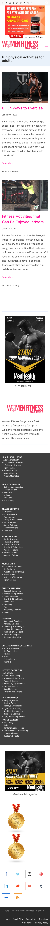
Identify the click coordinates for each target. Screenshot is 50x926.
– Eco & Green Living (11, 675)
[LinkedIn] (17, 3)
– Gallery (5, 725)
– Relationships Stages (12, 629)
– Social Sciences (9, 689)
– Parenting (7, 604)
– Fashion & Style (9, 490)
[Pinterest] (13, 3)
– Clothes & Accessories (12, 487)
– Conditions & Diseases (12, 462)
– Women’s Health (9, 470)
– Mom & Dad (8, 602)
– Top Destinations (10, 528)
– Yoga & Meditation (10, 476)
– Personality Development (13, 683)
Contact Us (31, 919)
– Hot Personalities (10, 651)
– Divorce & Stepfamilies (12, 593)
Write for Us (27, 923)
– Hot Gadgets (8, 569)
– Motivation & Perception (13, 678)
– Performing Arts (9, 659)
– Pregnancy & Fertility (11, 610)
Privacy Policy (41, 923)
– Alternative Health (10, 460)
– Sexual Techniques (11, 634)
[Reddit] (21, 3)
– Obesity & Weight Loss (12, 547)
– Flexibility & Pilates (11, 544)
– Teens (5, 612)
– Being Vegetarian (10, 700)
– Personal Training (10, 550)
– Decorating (7, 722)
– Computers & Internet (12, 566)
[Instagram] (10, 3)
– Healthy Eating (9, 703)
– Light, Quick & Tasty (11, 708)
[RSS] (18, 897)
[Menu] (46, 45)
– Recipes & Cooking (11, 714)
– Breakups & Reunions (12, 621)
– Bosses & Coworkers (11, 591)
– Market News (8, 574)
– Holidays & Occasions (12, 706)
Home (7, 919)
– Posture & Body (9, 552)
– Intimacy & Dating (10, 624)
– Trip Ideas (7, 530)
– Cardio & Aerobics (10, 539)
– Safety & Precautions (12, 520)
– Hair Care (7, 492)
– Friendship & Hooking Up (13, 626)
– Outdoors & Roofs (10, 736)
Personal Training (10, 285)
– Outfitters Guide (9, 514)
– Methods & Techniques (12, 577)
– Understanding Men (11, 637)
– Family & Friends (10, 596)
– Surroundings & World (12, 692)
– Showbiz (6, 662)
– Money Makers (9, 580)
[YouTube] (24, 3)
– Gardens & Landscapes (13, 728)
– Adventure (7, 511)
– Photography (8, 517)
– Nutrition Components (12, 711)
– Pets (4, 607)
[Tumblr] (28, 3)
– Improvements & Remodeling (15, 730)
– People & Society (10, 681)
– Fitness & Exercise (10, 542)
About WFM (18, 919)
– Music (5, 656)
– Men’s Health (8, 468)
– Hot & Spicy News (10, 648)
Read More (7, 163)
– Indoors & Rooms (10, 733)
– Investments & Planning (13, 572)
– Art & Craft (7, 673)
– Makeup (6, 495)
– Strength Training (10, 555)
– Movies (6, 654)
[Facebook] (3, 3)
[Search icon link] (46, 3)
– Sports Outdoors (10, 525)
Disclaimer (43, 919)
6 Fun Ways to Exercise (22, 108)
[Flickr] (31, 3)
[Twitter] (6, 3)
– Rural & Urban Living (11, 686)
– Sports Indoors (9, 522)
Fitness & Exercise (11, 171)
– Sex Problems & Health (12, 632)
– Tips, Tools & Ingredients (13, 716)
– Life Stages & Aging (11, 465)
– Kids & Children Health (12, 599)
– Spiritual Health (9, 473)
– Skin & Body (8, 500)
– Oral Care (7, 498)
